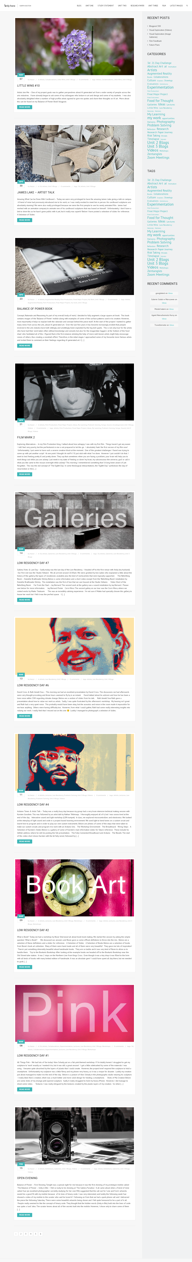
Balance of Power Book (34, 308)
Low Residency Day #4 (33, 804)
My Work (91, 299)
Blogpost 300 (155, 26)
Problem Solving (94, 425)
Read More (24, 107)
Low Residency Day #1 (33, 1055)
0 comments (84, 79)
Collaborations (51, 79)
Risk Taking (153, 135)
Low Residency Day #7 (33, 563)
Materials (150, 111)
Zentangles (154, 153)
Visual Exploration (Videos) (160, 30)
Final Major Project (80, 299)
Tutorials (163, 139)
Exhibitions (49, 1169)
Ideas (75, 425)
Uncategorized (118, 425)
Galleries (51, 554)
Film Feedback (155, 41)
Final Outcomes (153, 97)
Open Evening (27, 1178)
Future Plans (154, 45)
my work (74, 303)
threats (164, 136)
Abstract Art (155, 66)
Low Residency (61, 554)
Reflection (151, 129)
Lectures (48, 795)
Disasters (160, 81)
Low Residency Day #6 (33, 685)
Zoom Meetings (158, 157)
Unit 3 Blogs (70, 79)
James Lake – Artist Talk (35, 192)
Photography (166, 121)
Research (163, 128)
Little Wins (61, 79)
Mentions (158, 111)
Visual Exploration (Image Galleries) (160, 35)
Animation (172, 67)
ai (165, 66)
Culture (151, 80)
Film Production (66, 299)
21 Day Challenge (161, 62)
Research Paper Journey (159, 132)
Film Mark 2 (26, 437)
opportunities (168, 118)
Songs (103, 425)
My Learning (82, 425)
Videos (30, 428)
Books (149, 77)
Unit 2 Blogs (158, 142)
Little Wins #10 (28, 85)
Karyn (32, 79)
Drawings (168, 80)
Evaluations (153, 83)
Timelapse (153, 138)
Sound (109, 425)
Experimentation (66, 1046)
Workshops (78, 921)
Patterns (151, 122)
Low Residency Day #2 (33, 930)
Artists (42, 79)
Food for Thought (160, 100)
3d (41, 186)
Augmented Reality (52, 299)
